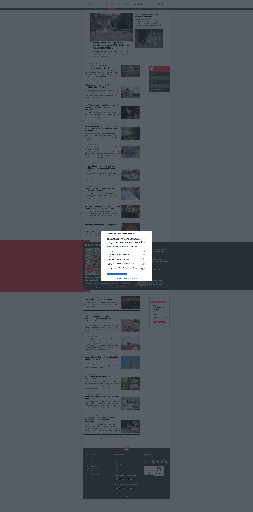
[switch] (143, 254)
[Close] (149, 233)
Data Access (126, 278)
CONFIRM (117, 273)
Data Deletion (119, 278)
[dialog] (126, 256)
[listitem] (126, 251)
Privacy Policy (134, 278)
